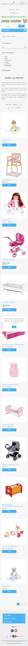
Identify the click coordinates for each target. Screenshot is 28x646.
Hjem (4, 36)
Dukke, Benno (6, 586)
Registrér (11, 9)
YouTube (15, 630)
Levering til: (22, 2)
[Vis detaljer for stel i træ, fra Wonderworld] (14, 531)
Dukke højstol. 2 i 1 (7, 180)
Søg (21, 26)
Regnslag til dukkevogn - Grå (10, 464)
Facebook (12, 630)
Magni (6, 58)
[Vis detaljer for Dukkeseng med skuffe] (14, 287)
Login (17, 9)
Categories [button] (6, 30)
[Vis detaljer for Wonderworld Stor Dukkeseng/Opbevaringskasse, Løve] (14, 490)
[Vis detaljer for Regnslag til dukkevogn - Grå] (14, 450)
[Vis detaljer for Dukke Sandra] (14, 205)
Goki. (6, 56)
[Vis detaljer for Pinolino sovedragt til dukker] (14, 370)
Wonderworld (8, 65)
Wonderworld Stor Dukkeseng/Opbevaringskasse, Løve (12, 505)
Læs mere (14, 329)
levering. (20, 641)
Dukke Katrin (5, 140)
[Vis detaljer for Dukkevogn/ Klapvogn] (14, 245)
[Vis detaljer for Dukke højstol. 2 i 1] (14, 165)
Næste (25, 604)
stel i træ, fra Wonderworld (9, 546)
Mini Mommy (8, 60)
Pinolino (7, 62)
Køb (9, 145)
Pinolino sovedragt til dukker (10, 384)
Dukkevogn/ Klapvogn (8, 260)
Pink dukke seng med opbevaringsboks (13, 344)
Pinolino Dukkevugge (8, 424)
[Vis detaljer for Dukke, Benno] (14, 571)
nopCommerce (17, 643)
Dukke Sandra (6, 220)
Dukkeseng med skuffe (8, 302)
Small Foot (7, 64)
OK (14, 326)
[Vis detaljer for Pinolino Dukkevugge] (14, 410)
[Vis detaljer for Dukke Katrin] (14, 125)
